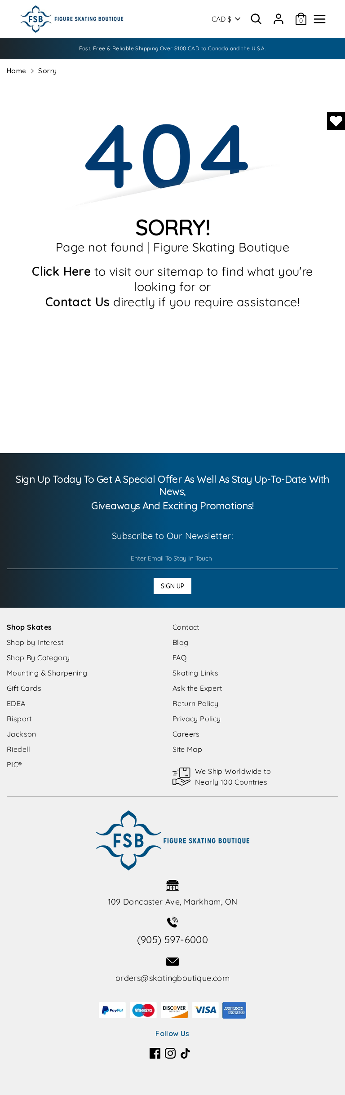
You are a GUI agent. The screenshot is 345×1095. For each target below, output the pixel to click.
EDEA (16, 703)
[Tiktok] (185, 1053)
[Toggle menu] (319, 19)
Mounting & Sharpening (47, 672)
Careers (186, 733)
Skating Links (195, 672)
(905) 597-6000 (172, 939)
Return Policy (195, 703)
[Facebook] (155, 1053)
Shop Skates (29, 627)
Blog (180, 642)
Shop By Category (38, 657)
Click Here (61, 271)
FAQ (179, 657)
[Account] (278, 15)
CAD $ (221, 18)
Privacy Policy (196, 718)
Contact (185, 627)
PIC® (14, 764)
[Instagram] (170, 1053)
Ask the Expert (197, 688)
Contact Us (77, 301)
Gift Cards (24, 688)
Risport (19, 718)
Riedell (19, 749)
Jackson (21, 733)
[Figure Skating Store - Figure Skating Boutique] (72, 18)
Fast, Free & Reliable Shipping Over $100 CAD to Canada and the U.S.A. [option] (172, 48)
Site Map (187, 749)
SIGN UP (172, 586)
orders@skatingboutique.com (172, 978)
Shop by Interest (35, 642)
